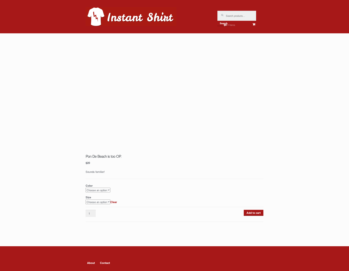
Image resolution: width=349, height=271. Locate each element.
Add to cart (253, 213)
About (91, 263)
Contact (105, 263)
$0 (229, 25)
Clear (113, 202)
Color (89, 186)
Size (88, 197)
